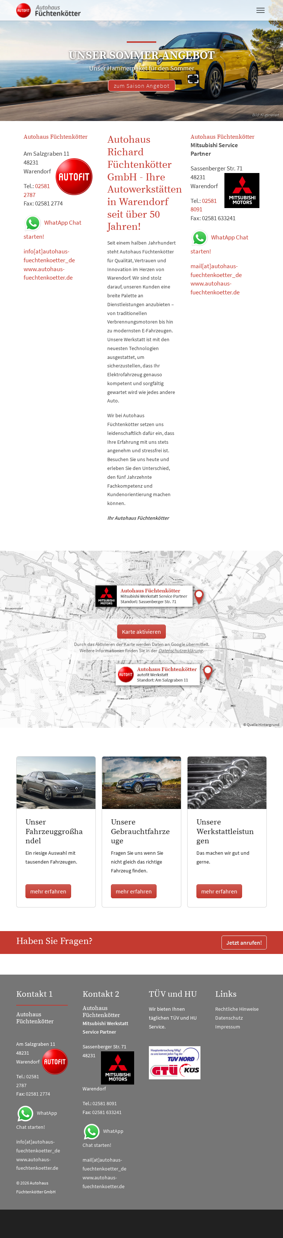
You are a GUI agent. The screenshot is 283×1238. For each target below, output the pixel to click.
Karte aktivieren (141, 631)
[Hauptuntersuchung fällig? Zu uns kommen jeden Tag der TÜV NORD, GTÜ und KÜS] (174, 1062)
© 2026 (22, 1183)
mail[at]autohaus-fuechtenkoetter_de (216, 270)
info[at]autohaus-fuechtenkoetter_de (49, 255)
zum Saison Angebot (142, 85)
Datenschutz (229, 1017)
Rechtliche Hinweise (237, 1009)
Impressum (227, 1026)
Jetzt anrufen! (244, 942)
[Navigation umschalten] (260, 10)
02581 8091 (104, 1103)
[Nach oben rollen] (268, 1223)
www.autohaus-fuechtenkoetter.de (48, 273)
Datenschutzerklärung (180, 650)
